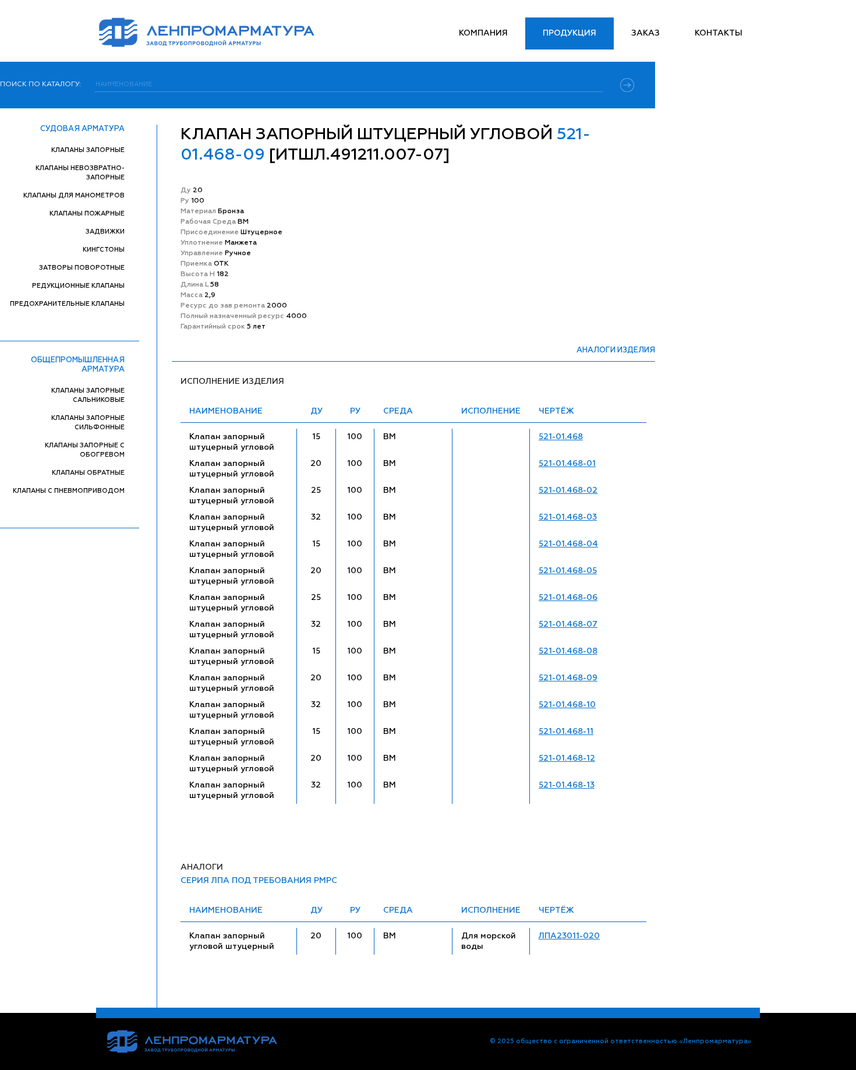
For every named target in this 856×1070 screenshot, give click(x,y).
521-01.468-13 (567, 785)
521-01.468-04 (568, 544)
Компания (483, 33)
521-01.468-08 (568, 651)
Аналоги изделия (615, 350)
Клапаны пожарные (87, 213)
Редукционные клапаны (78, 285)
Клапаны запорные (88, 150)
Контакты (718, 33)
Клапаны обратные (88, 472)
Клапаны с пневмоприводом (69, 491)
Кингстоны (104, 249)
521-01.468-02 (568, 490)
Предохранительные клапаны (67, 304)
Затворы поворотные (82, 267)
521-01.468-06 (568, 598)
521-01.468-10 (567, 705)
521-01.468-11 (566, 732)
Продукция (569, 33)
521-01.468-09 (568, 678)
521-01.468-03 (568, 517)
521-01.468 (561, 437)
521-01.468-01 (567, 464)
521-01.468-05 (568, 571)
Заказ (645, 33)
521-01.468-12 (567, 758)
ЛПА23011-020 (569, 936)
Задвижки (105, 231)
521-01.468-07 (568, 624)
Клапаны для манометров (74, 195)
